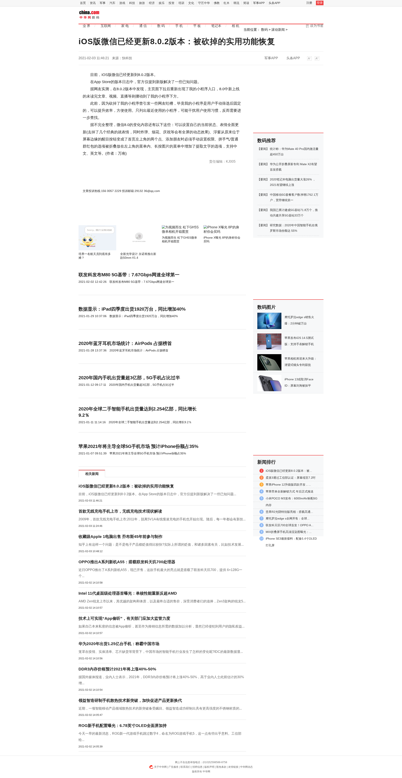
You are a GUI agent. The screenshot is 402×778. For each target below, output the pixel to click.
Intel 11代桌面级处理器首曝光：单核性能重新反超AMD (128, 593)
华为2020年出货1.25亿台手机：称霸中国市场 (119, 644)
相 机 (235, 26)
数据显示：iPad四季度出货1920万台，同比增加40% (132, 309)
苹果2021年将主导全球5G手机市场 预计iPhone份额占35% (138, 446)
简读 (246, 3)
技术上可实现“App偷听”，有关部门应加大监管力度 (124, 618)
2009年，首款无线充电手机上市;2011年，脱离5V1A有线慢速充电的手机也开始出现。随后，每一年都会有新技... (162, 519)
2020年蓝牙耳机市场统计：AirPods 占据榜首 (125, 343)
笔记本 (216, 26)
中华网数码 (89, 15)
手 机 (179, 26)
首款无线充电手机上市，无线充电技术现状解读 (120, 511)
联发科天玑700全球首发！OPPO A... (289, 525)
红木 (226, 3)
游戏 (122, 3)
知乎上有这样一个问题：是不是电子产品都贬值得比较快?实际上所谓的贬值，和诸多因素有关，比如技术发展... (161, 544)
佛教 (217, 3)
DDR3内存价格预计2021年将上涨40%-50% (117, 669)
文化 (191, 3)
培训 (181, 3)
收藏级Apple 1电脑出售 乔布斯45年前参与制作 (120, 536)
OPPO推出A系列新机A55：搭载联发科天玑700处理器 (127, 562)
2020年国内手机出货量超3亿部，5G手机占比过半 (129, 377)
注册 (309, 2)
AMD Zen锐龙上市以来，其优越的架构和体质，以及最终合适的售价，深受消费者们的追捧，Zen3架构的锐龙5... (162, 601)
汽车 (112, 3)
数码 (264, 29)
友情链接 (233, 766)
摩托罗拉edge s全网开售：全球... (287, 518)
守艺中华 (204, 3)
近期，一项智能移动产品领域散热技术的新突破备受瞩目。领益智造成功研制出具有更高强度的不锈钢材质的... (160, 708)
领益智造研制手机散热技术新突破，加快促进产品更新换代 (130, 700)
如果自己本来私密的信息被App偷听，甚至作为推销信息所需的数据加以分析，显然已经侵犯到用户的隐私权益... (162, 626)
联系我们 (185, 766)
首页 (83, 3)
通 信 (143, 26)
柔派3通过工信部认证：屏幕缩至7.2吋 (291, 477)
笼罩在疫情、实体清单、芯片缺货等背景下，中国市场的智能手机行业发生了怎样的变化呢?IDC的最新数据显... (161, 651)
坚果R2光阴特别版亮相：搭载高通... (289, 511)
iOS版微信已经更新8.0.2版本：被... (289, 470)
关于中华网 (160, 766)
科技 (132, 3)
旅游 (142, 3)
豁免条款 (221, 766)
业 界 (86, 26)
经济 (152, 3)
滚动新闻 (278, 29)
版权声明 (209, 766)
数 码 (161, 26)
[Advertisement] (150, 213)
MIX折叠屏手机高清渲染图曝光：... (289, 532)
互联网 (106, 26)
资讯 (93, 3)
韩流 (236, 3)
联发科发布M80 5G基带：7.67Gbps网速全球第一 (129, 274)
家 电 (125, 26)
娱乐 (162, 3)
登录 (320, 2)
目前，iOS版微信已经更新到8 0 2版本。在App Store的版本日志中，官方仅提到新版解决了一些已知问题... (157, 494)
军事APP (259, 3)
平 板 (197, 26)
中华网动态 (246, 766)
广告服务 (174, 766)
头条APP (274, 3)
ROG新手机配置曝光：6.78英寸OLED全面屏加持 (123, 725)
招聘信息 (197, 766)
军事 (103, 3)
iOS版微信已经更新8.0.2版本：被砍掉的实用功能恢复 (126, 486)
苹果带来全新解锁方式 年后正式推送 (289, 491)
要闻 (263, 148)
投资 (171, 3)
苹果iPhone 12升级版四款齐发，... (288, 484)
